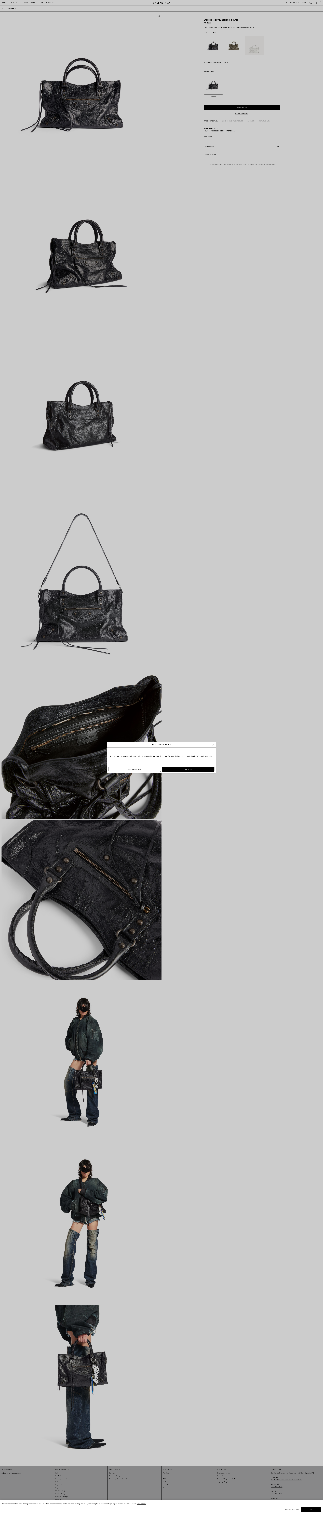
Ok (311, 1510)
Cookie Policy (141, 1504)
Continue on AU (134, 769)
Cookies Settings (292, 1510)
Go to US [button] (188, 769)
